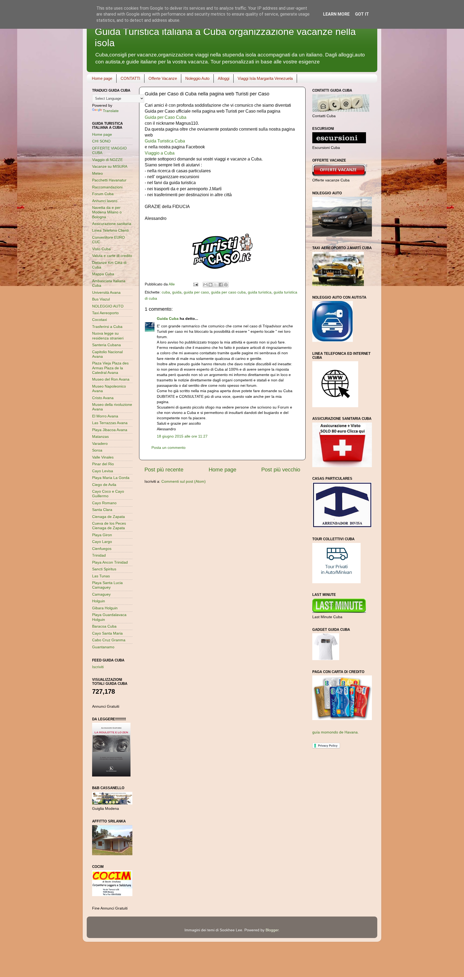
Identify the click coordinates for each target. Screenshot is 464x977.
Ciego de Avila (104, 484)
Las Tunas (101, 576)
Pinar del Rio (103, 464)
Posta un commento (168, 447)
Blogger (272, 930)
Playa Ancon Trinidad (110, 562)
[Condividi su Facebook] (220, 284)
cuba (166, 292)
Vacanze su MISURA (109, 166)
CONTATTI (130, 78)
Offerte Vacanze (162, 78)
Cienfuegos (101, 548)
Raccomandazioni (107, 187)
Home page (102, 78)
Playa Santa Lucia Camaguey (107, 585)
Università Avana (106, 292)
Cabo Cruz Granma (108, 640)
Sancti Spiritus (104, 569)
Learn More (336, 14)
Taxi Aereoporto (105, 313)
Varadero (100, 443)
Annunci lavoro (104, 201)
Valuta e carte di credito (112, 255)
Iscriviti (98, 667)
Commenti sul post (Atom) (183, 481)
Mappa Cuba (103, 274)
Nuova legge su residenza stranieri (108, 335)
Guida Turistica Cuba (165, 141)
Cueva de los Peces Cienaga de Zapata (109, 525)
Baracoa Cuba (104, 626)
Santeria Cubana (106, 345)
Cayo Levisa (102, 471)
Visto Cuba (101, 249)
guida (177, 292)
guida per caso (196, 292)
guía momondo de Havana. (335, 732)
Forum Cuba (103, 194)
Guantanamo (103, 647)
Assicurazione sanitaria (111, 223)
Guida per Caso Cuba (165, 117)
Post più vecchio (280, 470)
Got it (362, 14)
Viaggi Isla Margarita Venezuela (265, 78)
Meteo (97, 173)
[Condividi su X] (215, 284)
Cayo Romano (104, 503)
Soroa (97, 450)
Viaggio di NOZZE (107, 160)
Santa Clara (102, 509)
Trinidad (99, 555)
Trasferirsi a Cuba (107, 326)
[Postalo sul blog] (210, 284)
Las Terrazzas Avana (110, 423)
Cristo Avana (103, 398)
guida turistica (259, 292)
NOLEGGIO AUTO (108, 306)
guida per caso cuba (228, 292)
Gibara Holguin (105, 608)
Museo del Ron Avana (110, 379)
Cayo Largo (102, 541)
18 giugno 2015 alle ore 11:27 (182, 436)
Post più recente (163, 470)
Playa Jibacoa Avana (109, 430)
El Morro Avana (105, 416)
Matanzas (100, 436)
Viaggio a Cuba (160, 153)
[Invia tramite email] (205, 284)
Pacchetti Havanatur (109, 180)
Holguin (98, 601)
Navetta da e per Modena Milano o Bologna (107, 212)
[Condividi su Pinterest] (226, 284)
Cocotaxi (99, 319)
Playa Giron (102, 535)
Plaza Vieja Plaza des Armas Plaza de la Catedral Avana (110, 368)
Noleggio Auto (197, 78)
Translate (111, 111)
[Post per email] (195, 284)
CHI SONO (101, 141)
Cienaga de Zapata (108, 516)
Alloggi (223, 78)
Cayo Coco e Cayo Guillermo (108, 493)
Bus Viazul (101, 299)
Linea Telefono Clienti (110, 230)
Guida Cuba (168, 318)
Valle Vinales (103, 457)
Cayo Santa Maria (107, 633)
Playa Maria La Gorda (110, 477)
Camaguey (101, 594)
